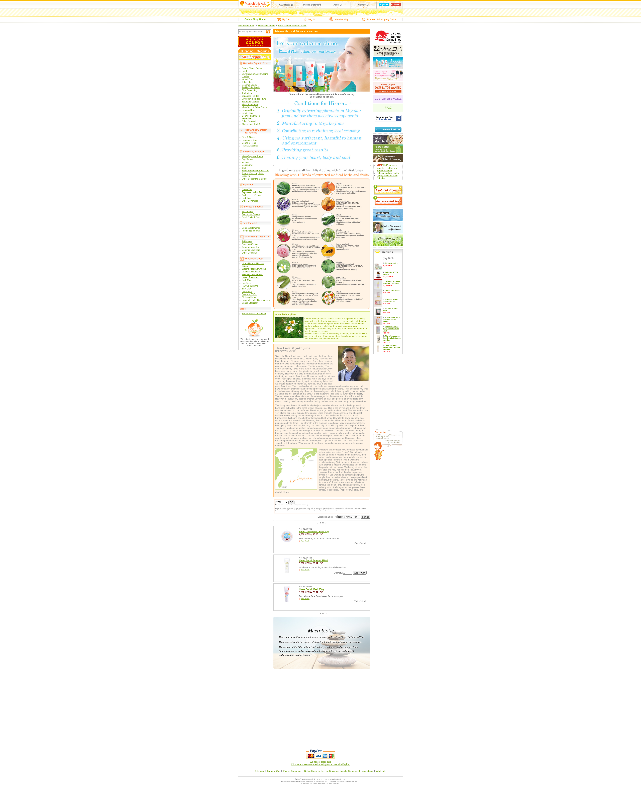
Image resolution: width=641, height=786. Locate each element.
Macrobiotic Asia (246, 25)
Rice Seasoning (249, 90)
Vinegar (245, 162)
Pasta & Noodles (250, 145)
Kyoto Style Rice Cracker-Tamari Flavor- (391, 319)
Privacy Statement (292, 771)
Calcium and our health (388, 173)
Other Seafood (249, 121)
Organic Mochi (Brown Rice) (390, 300)
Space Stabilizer (250, 303)
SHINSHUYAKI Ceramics (254, 313)
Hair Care (246, 283)
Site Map (259, 771)
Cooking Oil (247, 165)
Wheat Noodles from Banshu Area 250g (391, 329)
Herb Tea (246, 198)
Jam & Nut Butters (251, 214)
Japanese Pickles (250, 96)
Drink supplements (251, 228)
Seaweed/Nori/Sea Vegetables (251, 117)
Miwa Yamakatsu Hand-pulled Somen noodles (392, 338)
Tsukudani (247, 93)
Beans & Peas (249, 143)
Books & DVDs (249, 294)
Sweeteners (247, 211)
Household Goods (266, 25)
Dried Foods (248, 113)
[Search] (268, 32)
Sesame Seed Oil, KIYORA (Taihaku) (391, 282)
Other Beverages (250, 201)
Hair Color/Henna (250, 286)
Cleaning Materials (251, 271)
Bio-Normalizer (391, 263)
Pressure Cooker (250, 244)
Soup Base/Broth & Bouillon (255, 170)
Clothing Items (249, 297)
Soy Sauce (247, 159)
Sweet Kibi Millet (392, 290)
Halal (244, 71)
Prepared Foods (249, 110)
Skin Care (246, 288)
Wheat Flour (248, 79)
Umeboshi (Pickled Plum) (254, 99)
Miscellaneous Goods (252, 274)
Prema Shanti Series (252, 68)
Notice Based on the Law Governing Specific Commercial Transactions (338, 771)
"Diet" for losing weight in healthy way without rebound (387, 168)
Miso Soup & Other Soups (254, 107)
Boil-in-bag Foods (250, 101)
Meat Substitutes (250, 104)
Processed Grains (250, 140)
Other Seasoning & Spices (255, 179)
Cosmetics (247, 291)
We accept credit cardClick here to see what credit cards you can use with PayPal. (320, 763)
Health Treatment (250, 277)
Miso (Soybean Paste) (252, 156)
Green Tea (247, 189)
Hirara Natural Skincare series (292, 25)
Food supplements (251, 230)
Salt (244, 168)
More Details (305, 541)
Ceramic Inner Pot (250, 247)
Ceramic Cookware (251, 250)
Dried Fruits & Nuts (251, 217)
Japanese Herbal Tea (252, 192)
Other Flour (247, 82)
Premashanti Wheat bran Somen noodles (391, 347)
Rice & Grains (248, 137)
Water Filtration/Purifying (254, 269)
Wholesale (381, 771)
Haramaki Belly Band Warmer (256, 300)
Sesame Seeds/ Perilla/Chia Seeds (251, 86)
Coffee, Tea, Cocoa (251, 195)
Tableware (247, 241)
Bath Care (247, 280)
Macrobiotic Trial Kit (251, 124)
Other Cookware (249, 253)
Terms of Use (273, 771)
